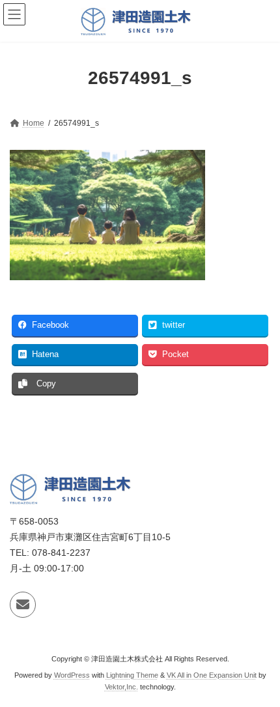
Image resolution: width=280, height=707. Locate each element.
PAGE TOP (260, 671)
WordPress (72, 675)
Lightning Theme (132, 675)
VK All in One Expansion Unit (212, 675)
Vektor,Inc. (121, 687)
